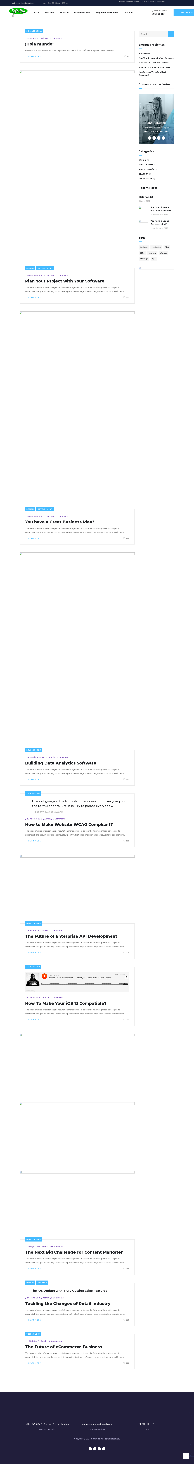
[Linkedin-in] (180, 3)
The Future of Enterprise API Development (71, 936)
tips (153, 259)
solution (152, 253)
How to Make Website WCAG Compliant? (69, 824)
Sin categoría (34, 31)
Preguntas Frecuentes (107, 12)
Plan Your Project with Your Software (64, 281)
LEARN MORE (34, 56)
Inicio (36, 12)
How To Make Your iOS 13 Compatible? (65, 1003)
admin (44, 38)
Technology (33, 793)
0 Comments (56, 38)
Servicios (64, 12)
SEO (167, 247)
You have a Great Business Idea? (59, 522)
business (144, 247)
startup (163, 253)
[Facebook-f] (175, 3)
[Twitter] (170, 3)
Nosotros (50, 12)
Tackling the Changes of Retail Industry (67, 1303)
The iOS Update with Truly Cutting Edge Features (69, 1291)
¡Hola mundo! (39, 44)
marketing (156, 247)
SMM (142, 253)
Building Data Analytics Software (60, 763)
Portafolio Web (82, 12)
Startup (42, 1283)
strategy (144, 259)
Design (30, 268)
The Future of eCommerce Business (63, 1347)
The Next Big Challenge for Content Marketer (74, 1252)
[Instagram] (184, 3)
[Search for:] (156, 34)
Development (45, 268)
